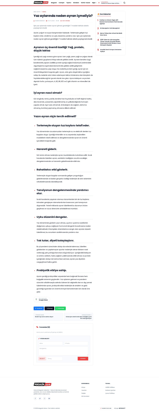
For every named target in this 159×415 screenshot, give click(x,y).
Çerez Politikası (110, 393)
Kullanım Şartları (110, 390)
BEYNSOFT (122, 408)
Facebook (39, 308)
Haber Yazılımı (106, 408)
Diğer (94, 3)
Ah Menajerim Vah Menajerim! (110, 28)
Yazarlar (84, 390)
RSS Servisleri (85, 396)
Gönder (83, 358)
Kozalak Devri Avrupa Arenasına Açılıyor (110, 50)
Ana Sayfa (37, 11)
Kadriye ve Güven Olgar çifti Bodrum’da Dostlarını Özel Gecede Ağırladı (111, 22)
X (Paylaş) (50, 308)
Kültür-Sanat (85, 3)
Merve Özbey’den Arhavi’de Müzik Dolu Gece (111, 34)
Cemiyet (61, 3)
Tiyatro (68, 3)
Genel (44, 11)
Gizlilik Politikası (110, 387)
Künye (83, 387)
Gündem (76, 3)
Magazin (54, 3)
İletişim (83, 393)
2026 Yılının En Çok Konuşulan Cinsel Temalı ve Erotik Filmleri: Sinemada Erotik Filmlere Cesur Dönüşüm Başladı (110, 42)
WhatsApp (61, 308)
